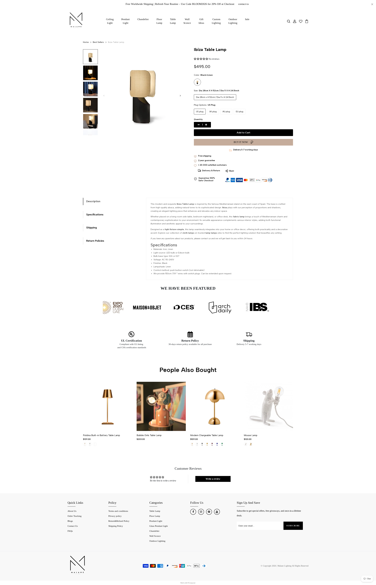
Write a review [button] (213, 479)
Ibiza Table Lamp (116, 42)
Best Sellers (98, 42)
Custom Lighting (216, 21)
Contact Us (243, 4)
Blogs (70, 521)
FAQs (70, 531)
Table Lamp (173, 21)
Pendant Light (125, 21)
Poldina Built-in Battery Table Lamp (101, 435)
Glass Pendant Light (158, 526)
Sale (247, 19)
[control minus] (195, 125)
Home (86, 42)
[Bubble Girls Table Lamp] (161, 406)
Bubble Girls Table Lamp (149, 435)
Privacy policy (115, 516)
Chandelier (143, 19)
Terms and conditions (118, 511)
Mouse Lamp (250, 435)
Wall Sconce (187, 21)
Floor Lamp (159, 21)
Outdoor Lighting (232, 21)
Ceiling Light (110, 21)
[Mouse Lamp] (268, 406)
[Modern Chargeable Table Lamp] (214, 406)
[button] (180, 95)
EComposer (191, 583)
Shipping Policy (115, 526)
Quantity (198, 119)
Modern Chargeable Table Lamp (206, 435)
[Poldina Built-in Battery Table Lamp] (107, 406)
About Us (72, 511)
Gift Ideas (201, 21)
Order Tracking (75, 516)
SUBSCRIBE (293, 526)
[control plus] (209, 125)
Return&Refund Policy (118, 521)
